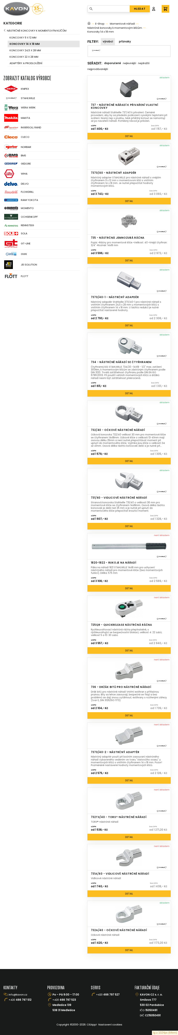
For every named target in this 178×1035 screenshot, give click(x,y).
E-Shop (99, 23)
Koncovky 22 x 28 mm (24, 57)
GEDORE (26, 163)
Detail (129, 136)
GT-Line (25, 243)
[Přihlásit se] (153, 9)
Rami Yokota (29, 200)
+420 (20, 1000)
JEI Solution (29, 264)
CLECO (25, 137)
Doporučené (112, 63)
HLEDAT (140, 9)
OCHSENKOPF (29, 217)
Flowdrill (27, 192)
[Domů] (89, 24)
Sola (24, 233)
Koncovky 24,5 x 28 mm (25, 50)
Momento (27, 208)
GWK (24, 254)
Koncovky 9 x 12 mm (23, 37)
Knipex (25, 89)
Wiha (24, 173)
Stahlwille (28, 98)
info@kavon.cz (18, 994)
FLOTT (24, 276)
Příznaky (125, 41)
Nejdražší (143, 63)
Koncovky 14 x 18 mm (25, 44)
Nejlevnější (129, 63)
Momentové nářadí (122, 23)
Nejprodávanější (97, 69)
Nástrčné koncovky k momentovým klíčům (36, 30)
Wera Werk (28, 107)
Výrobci (108, 41)
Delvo (25, 183)
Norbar (26, 147)
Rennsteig (27, 225)
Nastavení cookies (110, 1024)
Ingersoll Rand (31, 127)
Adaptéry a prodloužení (26, 63)
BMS (23, 155)
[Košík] (165, 9)
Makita (25, 118)
